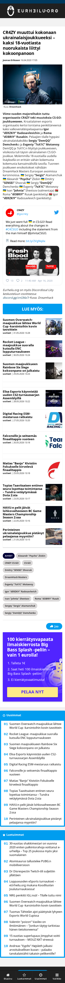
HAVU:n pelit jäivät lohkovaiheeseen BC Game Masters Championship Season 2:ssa (22, 512)
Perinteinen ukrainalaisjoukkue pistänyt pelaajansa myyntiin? (23, 533)
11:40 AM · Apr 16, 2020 (39, 280)
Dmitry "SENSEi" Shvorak (18, 570)
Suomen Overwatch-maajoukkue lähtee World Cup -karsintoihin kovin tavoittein (22, 324)
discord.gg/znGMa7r (16, 298)
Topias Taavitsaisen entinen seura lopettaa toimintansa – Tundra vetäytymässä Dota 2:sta (23, 490)
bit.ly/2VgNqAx (35, 241)
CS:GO (27, 562)
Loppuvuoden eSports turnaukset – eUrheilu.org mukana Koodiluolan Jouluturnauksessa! (32, 885)
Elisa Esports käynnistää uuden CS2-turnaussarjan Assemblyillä (21, 394)
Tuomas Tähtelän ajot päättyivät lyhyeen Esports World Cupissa (35, 913)
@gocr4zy (22, 214)
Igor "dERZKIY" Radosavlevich (20, 591)
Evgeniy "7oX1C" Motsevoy (19, 584)
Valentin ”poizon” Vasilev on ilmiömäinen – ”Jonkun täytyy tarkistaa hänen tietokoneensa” (34, 925)
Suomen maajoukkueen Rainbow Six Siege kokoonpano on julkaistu (21, 367)
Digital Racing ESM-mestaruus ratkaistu (17, 415)
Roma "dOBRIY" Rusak (47, 598)
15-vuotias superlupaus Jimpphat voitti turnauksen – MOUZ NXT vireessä (34, 938)
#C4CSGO (12, 229)
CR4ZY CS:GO (12, 562)
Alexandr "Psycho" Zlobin (31, 555)
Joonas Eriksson (11, 60)
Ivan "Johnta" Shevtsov (17, 598)
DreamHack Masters (16, 577)
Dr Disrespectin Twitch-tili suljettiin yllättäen (32, 873)
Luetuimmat (15, 835)
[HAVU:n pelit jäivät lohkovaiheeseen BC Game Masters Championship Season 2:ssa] (54, 514)
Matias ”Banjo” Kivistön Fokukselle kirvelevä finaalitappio (20, 466)
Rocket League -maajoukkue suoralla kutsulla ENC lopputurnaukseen (18, 347)
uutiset (7, 332)
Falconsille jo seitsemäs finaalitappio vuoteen (20, 437)
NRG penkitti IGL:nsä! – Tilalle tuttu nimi (35, 895)
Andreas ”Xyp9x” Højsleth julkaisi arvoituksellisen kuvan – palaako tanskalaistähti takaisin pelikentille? (32, 949)
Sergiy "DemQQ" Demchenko (20, 612)
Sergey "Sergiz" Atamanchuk (20, 605)
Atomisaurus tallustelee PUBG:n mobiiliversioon (30, 863)
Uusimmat (13, 715)
